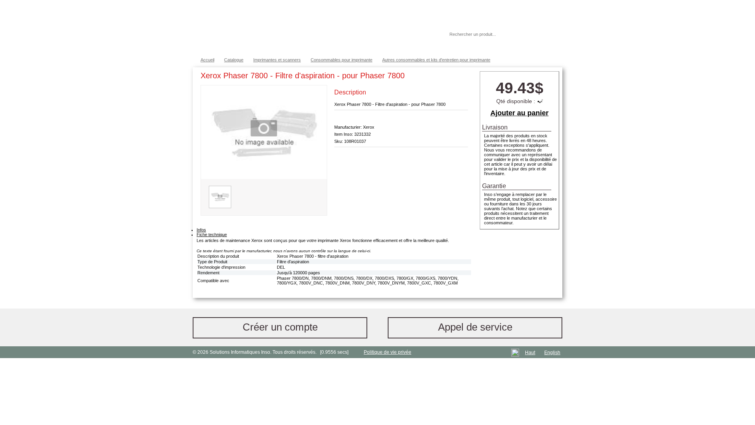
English (552, 352)
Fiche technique (212, 234)
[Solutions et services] (308, 27)
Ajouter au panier (519, 113)
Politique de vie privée (387, 352)
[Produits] (377, 27)
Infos (201, 229)
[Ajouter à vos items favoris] (462, 77)
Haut (530, 352)
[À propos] (420, 34)
